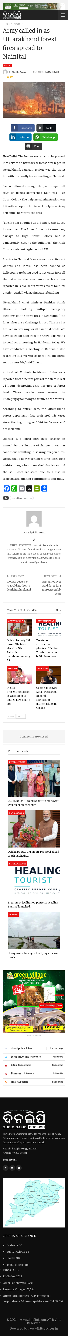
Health (12, 668)
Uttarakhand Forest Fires (22, 498)
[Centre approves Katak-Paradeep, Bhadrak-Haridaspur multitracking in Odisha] (48, 674)
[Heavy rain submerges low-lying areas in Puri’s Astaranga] (34, 930)
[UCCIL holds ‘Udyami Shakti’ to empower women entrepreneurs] (34, 778)
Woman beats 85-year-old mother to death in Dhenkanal (19, 585)
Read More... (10, 1159)
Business (43, 668)
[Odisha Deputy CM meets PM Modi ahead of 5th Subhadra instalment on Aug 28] (19, 627)
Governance (15, 621)
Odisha (13, 914)
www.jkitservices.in (43, 1328)
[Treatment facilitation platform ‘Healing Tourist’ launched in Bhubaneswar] (48, 627)
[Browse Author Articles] (34, 519)
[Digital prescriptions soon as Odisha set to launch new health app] (19, 674)
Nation (7, 65)
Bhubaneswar (46, 621)
